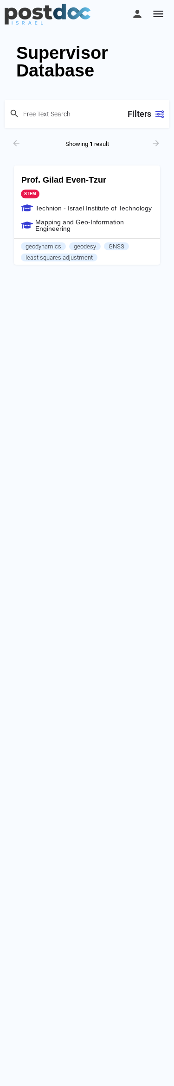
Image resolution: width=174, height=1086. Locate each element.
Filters (139, 114)
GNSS (116, 246)
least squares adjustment (59, 257)
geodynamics (43, 246)
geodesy (85, 246)
